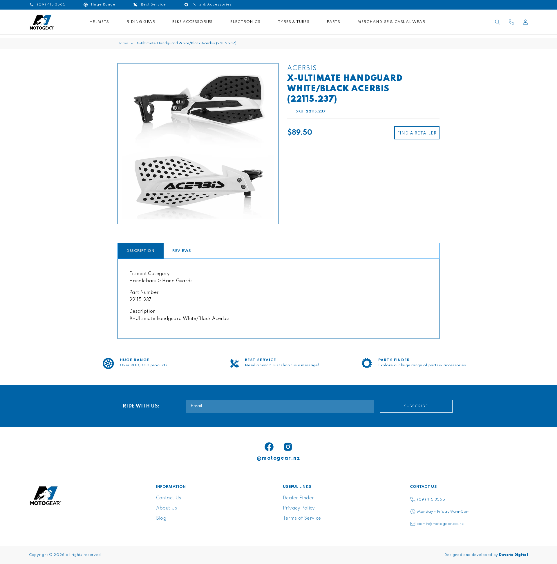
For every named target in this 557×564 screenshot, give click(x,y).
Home (122, 43)
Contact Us (168, 498)
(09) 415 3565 (431, 499)
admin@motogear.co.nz (440, 524)
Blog (161, 518)
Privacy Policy (299, 508)
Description (140, 251)
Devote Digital (513, 555)
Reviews (181, 251)
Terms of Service (302, 518)
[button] (497, 22)
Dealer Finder (298, 498)
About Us (166, 508)
